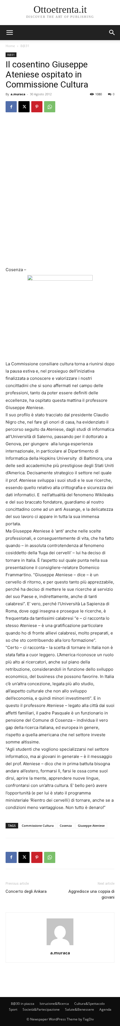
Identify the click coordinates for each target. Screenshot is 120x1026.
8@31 (24, 45)
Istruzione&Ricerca (54, 1003)
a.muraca (18, 94)
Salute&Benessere (79, 1009)
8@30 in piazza (22, 1003)
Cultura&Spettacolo (89, 1003)
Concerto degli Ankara (26, 891)
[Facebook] (11, 106)
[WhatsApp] (49, 106)
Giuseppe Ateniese (91, 825)
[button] (112, 32)
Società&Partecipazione (41, 1009)
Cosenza (66, 825)
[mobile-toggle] (9, 32)
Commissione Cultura (38, 825)
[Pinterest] (36, 106)
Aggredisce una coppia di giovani (91, 894)
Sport (13, 1009)
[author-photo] (60, 945)
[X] (24, 106)
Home (10, 45)
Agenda (105, 1009)
